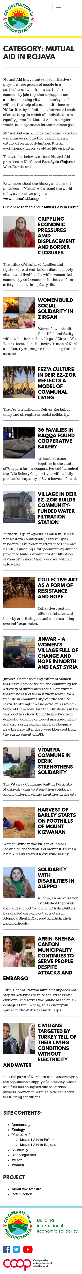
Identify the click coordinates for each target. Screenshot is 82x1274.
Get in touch (22, 1194)
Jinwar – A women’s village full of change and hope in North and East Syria (58, 653)
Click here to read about (40, 207)
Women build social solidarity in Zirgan (55, 308)
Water (17, 1160)
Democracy (21, 1125)
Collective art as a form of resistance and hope (58, 588)
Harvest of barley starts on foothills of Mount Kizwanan (57, 821)
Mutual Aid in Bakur (37, 1140)
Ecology (18, 1130)
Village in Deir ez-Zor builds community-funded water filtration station (57, 508)
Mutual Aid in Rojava (38, 1145)
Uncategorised (24, 1155)
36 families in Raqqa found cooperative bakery (56, 438)
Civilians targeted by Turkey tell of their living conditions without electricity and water (39, 1045)
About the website (26, 1189)
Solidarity (20, 1150)
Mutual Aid (21, 1135)
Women (18, 1165)
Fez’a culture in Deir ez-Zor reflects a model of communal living (57, 383)
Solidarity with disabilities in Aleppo (56, 878)
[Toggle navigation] (58, 6)
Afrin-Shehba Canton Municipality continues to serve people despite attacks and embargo (38, 958)
